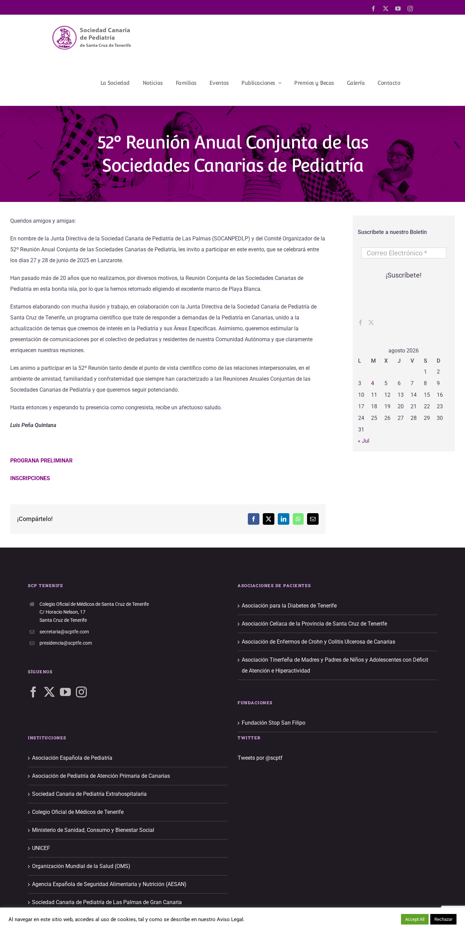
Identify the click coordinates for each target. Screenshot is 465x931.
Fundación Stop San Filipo (273, 723)
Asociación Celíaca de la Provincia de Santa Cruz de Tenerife (314, 623)
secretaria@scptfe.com (64, 631)
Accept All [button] (414, 919)
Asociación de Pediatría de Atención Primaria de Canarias (101, 776)
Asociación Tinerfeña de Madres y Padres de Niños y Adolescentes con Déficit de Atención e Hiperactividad (335, 665)
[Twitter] (371, 322)
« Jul (363, 441)
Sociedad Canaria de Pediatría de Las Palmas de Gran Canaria (107, 902)
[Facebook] (360, 322)
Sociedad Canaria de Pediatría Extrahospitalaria (89, 794)
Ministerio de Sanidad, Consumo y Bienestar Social (93, 830)
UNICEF (41, 848)
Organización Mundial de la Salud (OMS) (81, 866)
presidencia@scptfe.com (65, 643)
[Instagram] (81, 692)
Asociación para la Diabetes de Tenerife (289, 605)
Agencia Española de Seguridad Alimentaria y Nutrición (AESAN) (109, 884)
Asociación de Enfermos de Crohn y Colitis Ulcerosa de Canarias (318, 641)
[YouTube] (65, 692)
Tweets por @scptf (260, 758)
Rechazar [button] (443, 919)
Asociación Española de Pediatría (72, 758)
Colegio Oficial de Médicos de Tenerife (78, 812)
